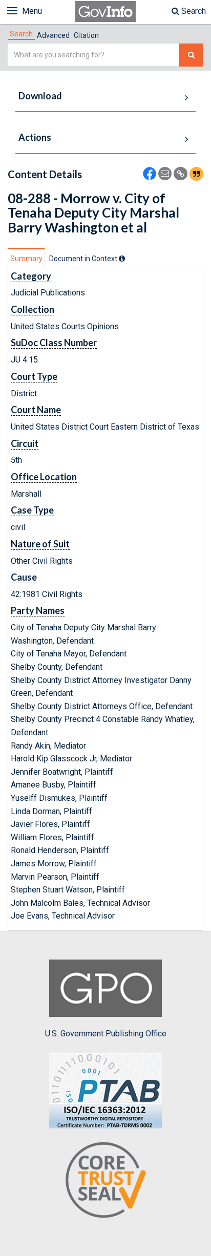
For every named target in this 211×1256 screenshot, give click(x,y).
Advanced (53, 35)
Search (192, 11)
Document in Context (84, 258)
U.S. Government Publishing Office (105, 1033)
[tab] (21, 34)
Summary (26, 258)
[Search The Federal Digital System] (191, 55)
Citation (86, 35)
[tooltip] (122, 258)
